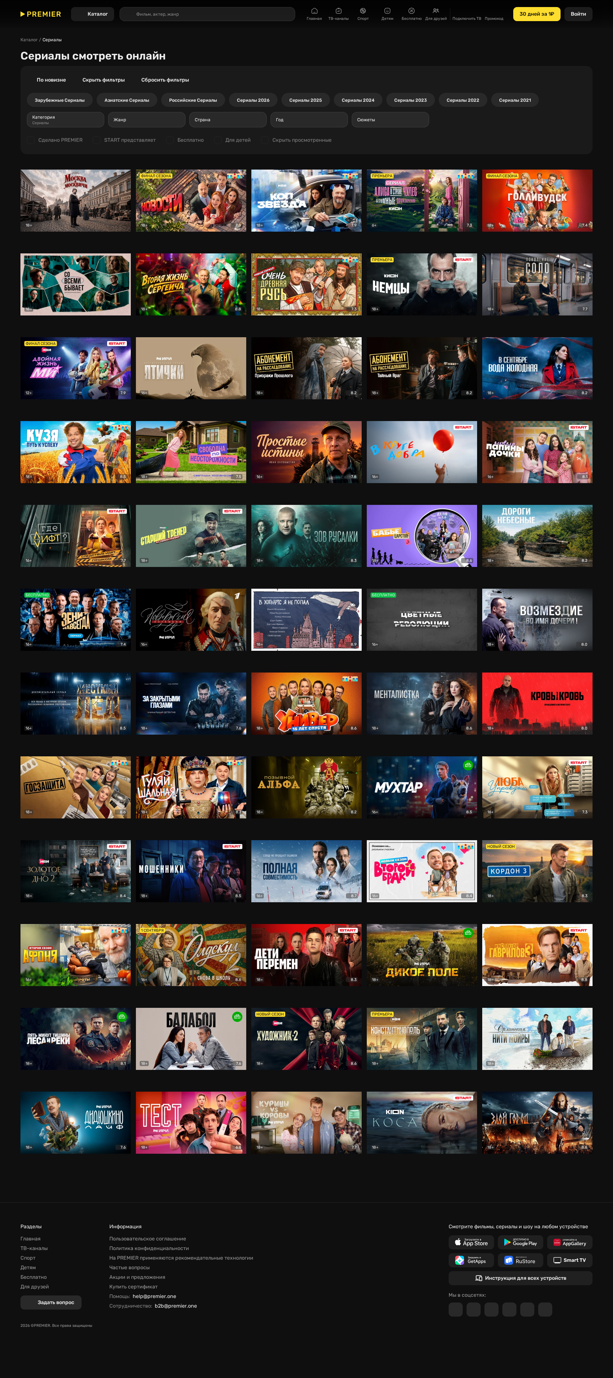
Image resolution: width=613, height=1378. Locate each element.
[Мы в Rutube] (527, 1309)
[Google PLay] (520, 1242)
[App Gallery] (570, 1242)
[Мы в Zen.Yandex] (509, 1309)
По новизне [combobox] (51, 80)
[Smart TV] (570, 1260)
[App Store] (471, 1242)
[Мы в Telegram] (456, 1309)
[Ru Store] (520, 1260)
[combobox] (65, 119)
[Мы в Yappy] (545, 1309)
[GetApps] (471, 1260)
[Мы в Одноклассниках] (491, 1309)
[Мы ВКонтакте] (474, 1309)
